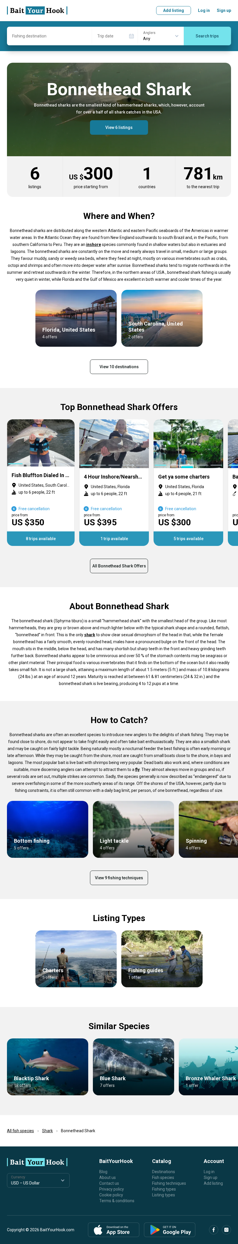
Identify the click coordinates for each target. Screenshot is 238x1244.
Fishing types (164, 1189)
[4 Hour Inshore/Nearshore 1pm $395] (114, 482)
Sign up (224, 10)
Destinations (163, 1171)
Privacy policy (111, 1189)
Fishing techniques (169, 1183)
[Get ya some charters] (188, 482)
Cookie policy (111, 1195)
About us (107, 1177)
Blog (103, 1171)
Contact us (109, 1183)
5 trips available (188, 538)
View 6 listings (119, 127)
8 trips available (41, 538)
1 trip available (114, 538)
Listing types (163, 1195)
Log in (204, 10)
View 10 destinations (119, 366)
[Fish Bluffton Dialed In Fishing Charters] (41, 482)
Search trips (207, 36)
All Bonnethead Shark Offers (119, 566)
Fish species (163, 1177)
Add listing (173, 10)
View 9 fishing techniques (119, 878)
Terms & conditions (116, 1200)
